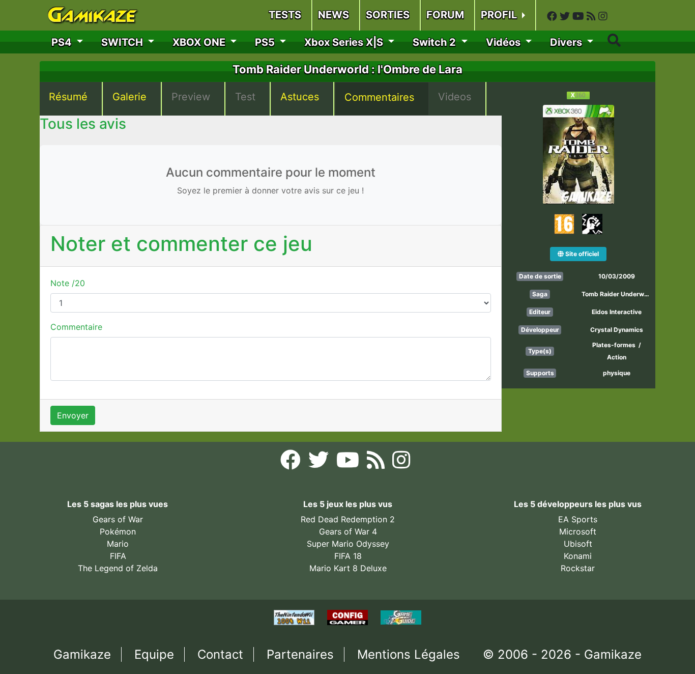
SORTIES (388, 15)
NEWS (333, 15)
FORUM (445, 15)
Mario (118, 544)
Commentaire (76, 327)
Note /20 (67, 283)
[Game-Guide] (401, 617)
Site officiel (581, 254)
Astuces (299, 97)
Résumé (68, 97)
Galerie (129, 97)
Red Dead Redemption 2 (348, 519)
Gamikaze (82, 654)
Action (616, 357)
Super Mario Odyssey (348, 544)
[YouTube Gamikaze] (579, 16)
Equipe (154, 654)
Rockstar (578, 568)
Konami (578, 556)
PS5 (266, 42)
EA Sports (577, 519)
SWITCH (123, 42)
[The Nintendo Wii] (295, 617)
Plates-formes (613, 345)
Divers (567, 42)
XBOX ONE (200, 42)
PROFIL (500, 15)
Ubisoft (578, 544)
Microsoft (577, 531)
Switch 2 (435, 42)
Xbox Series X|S (345, 42)
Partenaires (300, 654)
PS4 (62, 42)
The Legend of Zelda (118, 568)
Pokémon (118, 531)
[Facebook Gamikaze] (553, 16)
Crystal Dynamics (616, 329)
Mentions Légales (408, 654)
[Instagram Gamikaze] (602, 16)
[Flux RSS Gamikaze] (592, 16)
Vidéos (504, 42)
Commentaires (379, 97)
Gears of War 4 (348, 531)
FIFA (118, 556)
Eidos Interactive (617, 312)
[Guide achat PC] (348, 617)
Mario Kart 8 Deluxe (348, 568)
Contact (220, 654)
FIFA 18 (348, 556)
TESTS (285, 15)
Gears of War (118, 519)
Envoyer (73, 415)
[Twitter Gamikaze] (566, 16)
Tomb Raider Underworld (619, 294)
